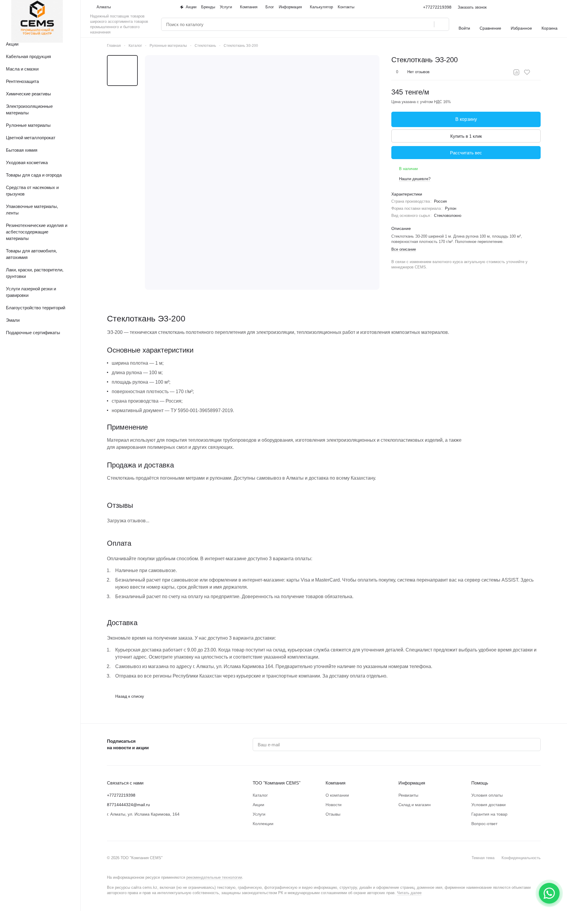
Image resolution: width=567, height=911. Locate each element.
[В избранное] (527, 72)
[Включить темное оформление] (555, 7)
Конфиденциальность (521, 858)
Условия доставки (488, 804)
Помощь (479, 782)
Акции (258, 804)
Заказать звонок (472, 7)
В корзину (466, 119)
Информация (411, 782)
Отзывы (333, 814)
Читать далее (409, 893)
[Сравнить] (516, 72)
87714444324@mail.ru (128, 804)
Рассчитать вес (466, 152)
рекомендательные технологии (214, 877)
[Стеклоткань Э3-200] (262, 172)
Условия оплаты (487, 795)
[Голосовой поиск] (427, 24)
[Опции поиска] (414, 24)
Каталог (260, 795)
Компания (335, 782)
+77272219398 (437, 7)
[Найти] (441, 24)
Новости (334, 804)
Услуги (259, 814)
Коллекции (263, 823)
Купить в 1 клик (466, 136)
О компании (337, 795)
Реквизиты (408, 795)
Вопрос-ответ (484, 823)
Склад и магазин (414, 804)
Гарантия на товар (489, 814)
